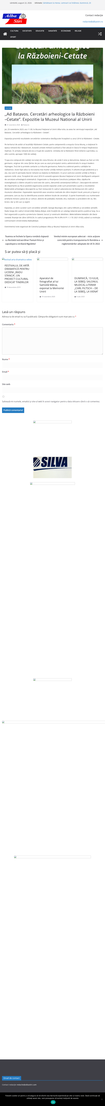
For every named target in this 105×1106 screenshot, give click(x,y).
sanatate (52, 31)
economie (66, 31)
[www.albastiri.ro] (5, 34)
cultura (14, 31)
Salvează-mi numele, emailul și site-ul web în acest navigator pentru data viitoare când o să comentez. (51, 401)
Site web (6, 384)
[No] (102, 1099)
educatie (40, 31)
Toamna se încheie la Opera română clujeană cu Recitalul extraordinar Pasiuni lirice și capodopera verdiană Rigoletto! (27, 240)
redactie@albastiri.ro (93, 21)
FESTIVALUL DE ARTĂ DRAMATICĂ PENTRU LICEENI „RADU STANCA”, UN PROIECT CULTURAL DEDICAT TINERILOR (17, 274)
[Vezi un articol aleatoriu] (100, 34)
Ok (53, 1102)
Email (5, 371)
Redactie (26, 125)
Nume (6, 359)
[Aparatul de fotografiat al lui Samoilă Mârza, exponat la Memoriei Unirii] (52, 259)
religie (78, 31)
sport (13, 37)
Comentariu (8, 324)
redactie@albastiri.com (26, 1084)
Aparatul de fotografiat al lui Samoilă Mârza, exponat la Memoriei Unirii (52, 284)
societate (27, 31)
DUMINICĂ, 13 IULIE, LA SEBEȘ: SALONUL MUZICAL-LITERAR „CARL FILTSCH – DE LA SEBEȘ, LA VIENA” (86, 284)
